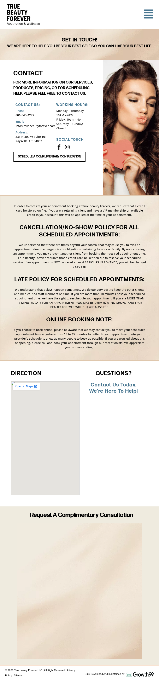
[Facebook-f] (58, 147)
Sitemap (18, 675)
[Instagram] (67, 147)
